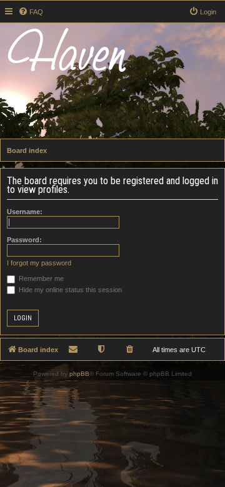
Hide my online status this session (69, 289)
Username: (24, 211)
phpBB (79, 373)
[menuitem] (30, 11)
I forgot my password (39, 263)
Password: (24, 240)
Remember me (40, 278)
